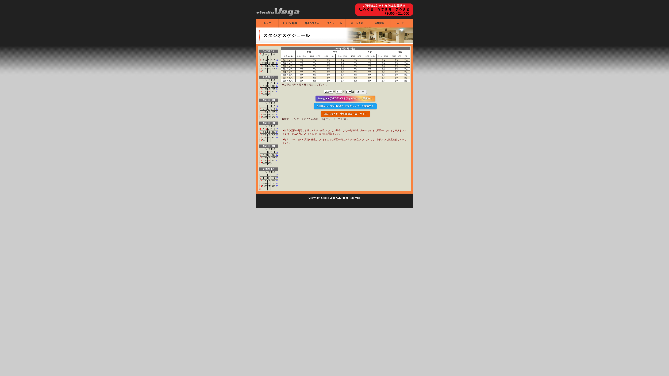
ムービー (402, 23)
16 (260, 65)
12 (269, 63)
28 (274, 68)
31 (263, 71)
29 (277, 68)
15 (277, 63)
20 (271, 65)
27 (271, 68)
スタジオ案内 (289, 23)
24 (263, 68)
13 (271, 63)
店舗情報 (379, 23)
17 (263, 65)
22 (277, 65)
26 (269, 68)
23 (260, 68)
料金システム (312, 23)
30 (260, 71)
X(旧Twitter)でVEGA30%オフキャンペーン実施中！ (345, 106)
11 (266, 63)
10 (263, 63)
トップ (267, 23)
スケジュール (334, 23)
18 (266, 65)
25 (266, 68)
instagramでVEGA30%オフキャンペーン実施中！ (345, 98)
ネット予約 (357, 23)
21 (274, 65)
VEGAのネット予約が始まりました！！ (345, 113)
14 (274, 63)
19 (269, 65)
